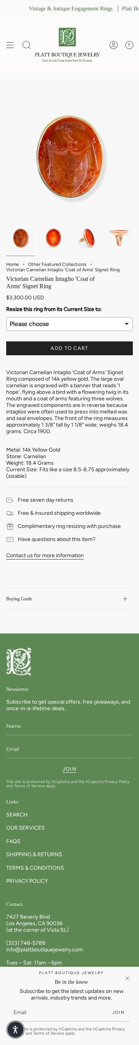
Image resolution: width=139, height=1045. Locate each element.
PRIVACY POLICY (27, 881)
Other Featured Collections (57, 264)
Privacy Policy (117, 781)
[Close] (127, 978)
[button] (26, 44)
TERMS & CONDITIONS (35, 868)
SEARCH (17, 814)
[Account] (113, 44)
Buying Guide (19, 598)
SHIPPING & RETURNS (34, 854)
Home (12, 264)
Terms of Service (29, 785)
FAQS (13, 841)
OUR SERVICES (25, 828)
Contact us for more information (45, 555)
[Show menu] (10, 44)
